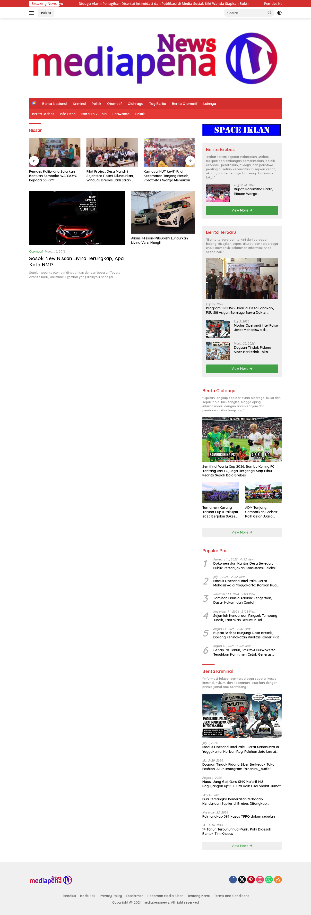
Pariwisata (121, 114)
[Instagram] (260, 880)
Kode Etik (87, 896)
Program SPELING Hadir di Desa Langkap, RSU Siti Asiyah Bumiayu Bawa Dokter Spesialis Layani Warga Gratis (240, 310)
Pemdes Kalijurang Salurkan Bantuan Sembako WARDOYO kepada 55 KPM (53, 175)
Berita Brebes (43, 114)
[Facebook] (233, 880)
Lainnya (209, 104)
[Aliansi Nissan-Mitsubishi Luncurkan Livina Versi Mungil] (163, 212)
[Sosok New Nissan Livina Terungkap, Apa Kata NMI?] (77, 218)
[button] (270, 13)
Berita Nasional (54, 104)
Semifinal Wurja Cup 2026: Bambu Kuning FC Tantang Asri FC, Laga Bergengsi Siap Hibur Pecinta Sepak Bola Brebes (238, 470)
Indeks (46, 13)
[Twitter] (242, 880)
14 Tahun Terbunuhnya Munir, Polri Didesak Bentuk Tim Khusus (236, 831)
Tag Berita (157, 104)
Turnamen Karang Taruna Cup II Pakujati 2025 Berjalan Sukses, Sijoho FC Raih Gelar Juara (220, 512)
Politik (96, 104)
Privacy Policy (111, 896)
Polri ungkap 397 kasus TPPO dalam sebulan (238, 816)
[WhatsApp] (269, 880)
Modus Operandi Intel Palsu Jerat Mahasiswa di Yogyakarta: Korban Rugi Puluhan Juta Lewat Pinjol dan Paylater (256, 327)
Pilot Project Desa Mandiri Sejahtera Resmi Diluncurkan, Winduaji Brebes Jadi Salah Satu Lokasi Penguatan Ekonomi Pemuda (110, 176)
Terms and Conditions (231, 896)
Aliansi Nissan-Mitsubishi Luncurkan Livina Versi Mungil (159, 240)
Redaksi (69, 896)
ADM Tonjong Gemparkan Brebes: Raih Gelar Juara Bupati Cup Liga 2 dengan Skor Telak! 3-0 (263, 512)
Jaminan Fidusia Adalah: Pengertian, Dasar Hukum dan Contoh (242, 600)
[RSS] (278, 880)
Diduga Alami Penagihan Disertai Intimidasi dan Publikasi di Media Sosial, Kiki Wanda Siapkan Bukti (133, 3)
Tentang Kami (198, 896)
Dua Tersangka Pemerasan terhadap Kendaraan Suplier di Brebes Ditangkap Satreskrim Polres (234, 801)
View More (240, 210)
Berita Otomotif (185, 104)
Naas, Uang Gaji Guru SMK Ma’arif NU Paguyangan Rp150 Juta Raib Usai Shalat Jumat (241, 783)
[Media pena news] (155, 58)
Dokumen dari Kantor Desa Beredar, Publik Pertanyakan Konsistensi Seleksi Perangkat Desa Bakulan (244, 565)
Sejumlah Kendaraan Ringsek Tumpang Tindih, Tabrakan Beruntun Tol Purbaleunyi (245, 617)
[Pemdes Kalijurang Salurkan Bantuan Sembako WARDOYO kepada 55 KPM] (55, 152)
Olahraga (135, 104)
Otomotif (114, 104)
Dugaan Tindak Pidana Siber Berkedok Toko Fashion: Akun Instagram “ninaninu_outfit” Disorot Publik (254, 349)
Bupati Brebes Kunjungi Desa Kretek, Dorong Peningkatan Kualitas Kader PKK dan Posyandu (246, 635)
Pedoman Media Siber (165, 896)
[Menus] (32, 13)
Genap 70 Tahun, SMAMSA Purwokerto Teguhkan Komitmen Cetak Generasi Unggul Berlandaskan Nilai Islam (244, 652)
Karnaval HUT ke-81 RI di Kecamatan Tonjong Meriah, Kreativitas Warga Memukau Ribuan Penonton (167, 176)
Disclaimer (134, 896)
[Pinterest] (251, 880)
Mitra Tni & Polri (94, 114)
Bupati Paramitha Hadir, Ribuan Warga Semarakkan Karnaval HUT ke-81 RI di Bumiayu (253, 191)
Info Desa (68, 114)
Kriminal (79, 104)
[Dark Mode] (279, 13)
